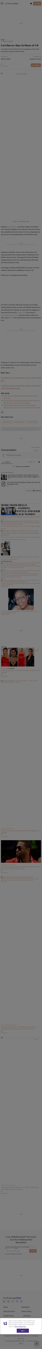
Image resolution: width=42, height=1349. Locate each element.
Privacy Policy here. (20, 1326)
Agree (23, 1330)
